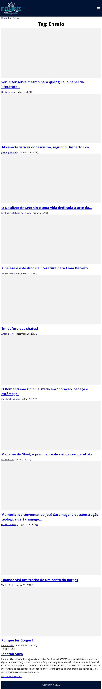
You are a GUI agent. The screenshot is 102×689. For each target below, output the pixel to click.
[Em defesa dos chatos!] (51, 323)
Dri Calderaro (8, 92)
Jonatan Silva (7, 645)
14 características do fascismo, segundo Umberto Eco (45, 147)
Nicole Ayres (7, 459)
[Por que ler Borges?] (51, 635)
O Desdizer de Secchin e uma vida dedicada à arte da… (46, 207)
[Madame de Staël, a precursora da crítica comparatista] (51, 448)
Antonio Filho (8, 333)
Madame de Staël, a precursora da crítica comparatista (47, 454)
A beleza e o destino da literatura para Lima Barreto (44, 268)
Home (4, 18)
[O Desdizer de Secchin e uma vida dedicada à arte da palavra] (51, 202)
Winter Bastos (8, 273)
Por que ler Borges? (17, 640)
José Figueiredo (9, 152)
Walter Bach (7, 585)
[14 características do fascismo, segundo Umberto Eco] (51, 141)
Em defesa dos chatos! (19, 328)
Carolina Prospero (10, 399)
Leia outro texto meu (11, 676)
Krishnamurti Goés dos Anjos (16, 212)
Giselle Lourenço (9, 524)
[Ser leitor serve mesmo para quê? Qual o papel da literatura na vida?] (51, 76)
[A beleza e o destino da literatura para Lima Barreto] (51, 262)
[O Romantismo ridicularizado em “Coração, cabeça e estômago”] (51, 383)
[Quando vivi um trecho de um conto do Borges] (51, 574)
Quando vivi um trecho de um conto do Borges (39, 579)
